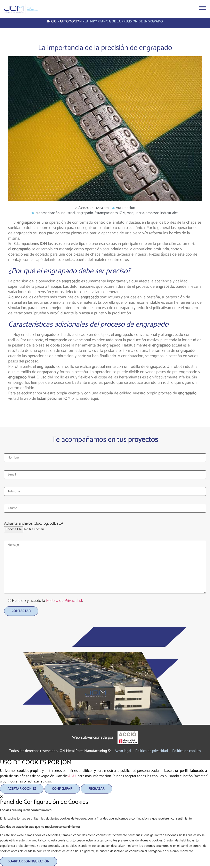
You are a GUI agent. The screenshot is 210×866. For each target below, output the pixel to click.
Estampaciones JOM (110, 213)
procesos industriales (162, 213)
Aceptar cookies (22, 788)
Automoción (71, 21)
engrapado (84, 213)
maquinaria (135, 213)
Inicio (52, 21)
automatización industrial (55, 213)
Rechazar (96, 788)
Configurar (62, 788)
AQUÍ (72, 776)
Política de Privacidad (64, 600)
